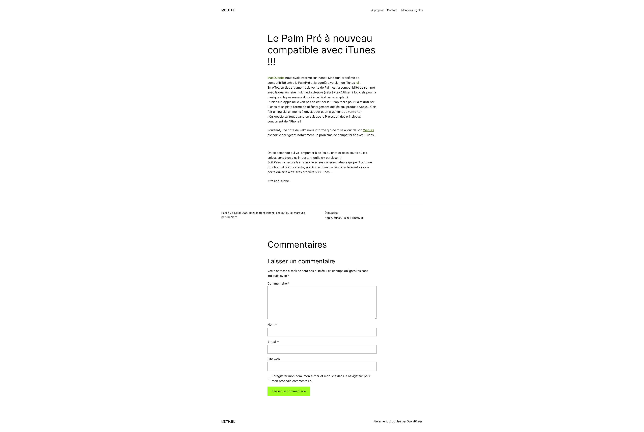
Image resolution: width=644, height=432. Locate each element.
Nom (272, 324)
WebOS (368, 130)
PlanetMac (357, 217)
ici (357, 82)
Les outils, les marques (290, 212)
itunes (337, 217)
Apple (328, 217)
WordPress (415, 421)
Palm (346, 217)
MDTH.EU (228, 10)
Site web (273, 359)
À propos (377, 10)
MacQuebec (275, 78)
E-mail (273, 341)
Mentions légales (412, 10)
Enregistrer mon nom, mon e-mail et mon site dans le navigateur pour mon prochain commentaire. (321, 378)
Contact (392, 10)
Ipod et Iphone (265, 212)
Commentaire (278, 283)
